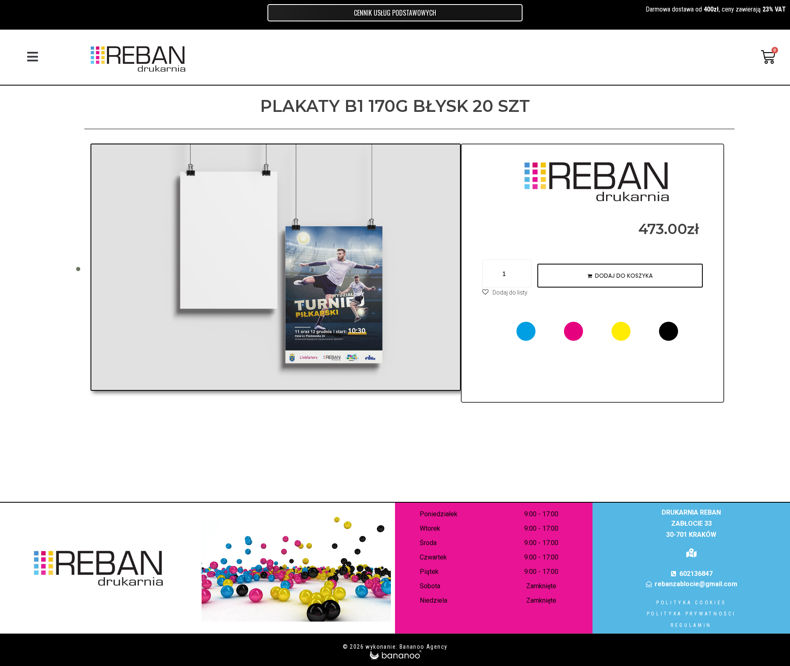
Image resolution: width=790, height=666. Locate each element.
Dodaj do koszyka (624, 276)
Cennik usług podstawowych (395, 13)
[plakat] (275, 267)
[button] (32, 57)
